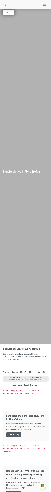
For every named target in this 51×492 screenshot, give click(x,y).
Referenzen (14, 360)
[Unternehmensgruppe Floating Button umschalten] (42, 485)
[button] (44, 4)
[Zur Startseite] (5, 4)
